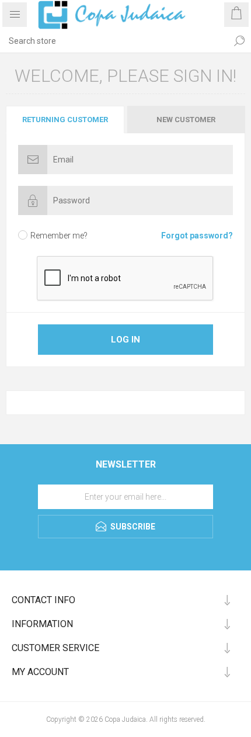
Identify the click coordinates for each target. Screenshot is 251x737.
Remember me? (59, 235)
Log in (125, 339)
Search (239, 41)
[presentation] (65, 119)
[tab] (66, 119)
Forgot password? (197, 235)
